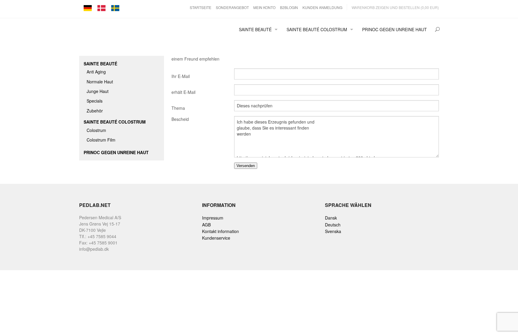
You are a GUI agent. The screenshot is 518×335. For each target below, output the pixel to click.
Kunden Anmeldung (322, 7)
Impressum (212, 218)
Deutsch (333, 225)
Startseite (200, 7)
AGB (206, 225)
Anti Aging (96, 72)
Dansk (331, 218)
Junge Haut (98, 91)
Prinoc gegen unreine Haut (394, 29)
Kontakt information (220, 231)
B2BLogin (289, 7)
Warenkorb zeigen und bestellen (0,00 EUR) (395, 7)
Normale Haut (100, 82)
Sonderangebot (232, 7)
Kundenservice (216, 238)
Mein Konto (264, 7)
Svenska (333, 231)
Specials (95, 101)
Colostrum (96, 130)
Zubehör (95, 111)
